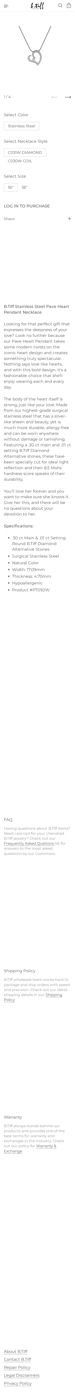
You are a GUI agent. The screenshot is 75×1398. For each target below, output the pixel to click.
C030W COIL (20, 161)
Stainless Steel (21, 126)
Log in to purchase (27, 205)
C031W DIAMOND (25, 152)
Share (9, 219)
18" (24, 187)
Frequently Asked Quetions (29, 843)
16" (10, 187)
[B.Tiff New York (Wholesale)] (37, 6)
